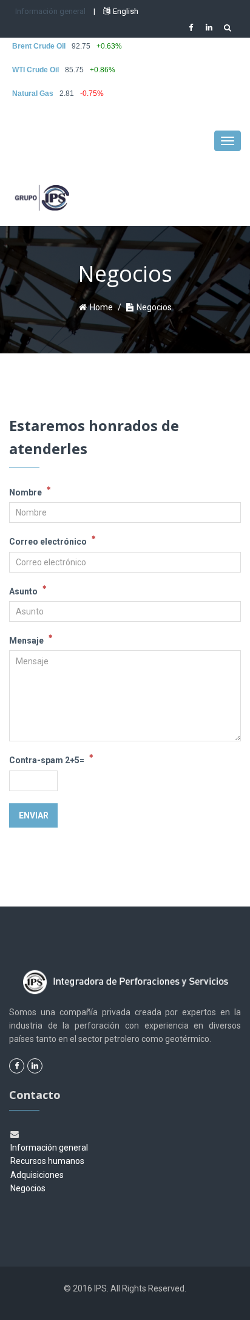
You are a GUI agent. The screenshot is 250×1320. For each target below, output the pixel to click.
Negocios (28, 1188)
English (125, 11)
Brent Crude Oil (39, 46)
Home (101, 307)
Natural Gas (32, 93)
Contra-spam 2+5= (47, 760)
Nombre (26, 492)
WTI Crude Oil (35, 70)
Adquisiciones (37, 1175)
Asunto (24, 591)
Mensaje (27, 640)
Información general (50, 11)
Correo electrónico (49, 541)
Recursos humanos (47, 1161)
